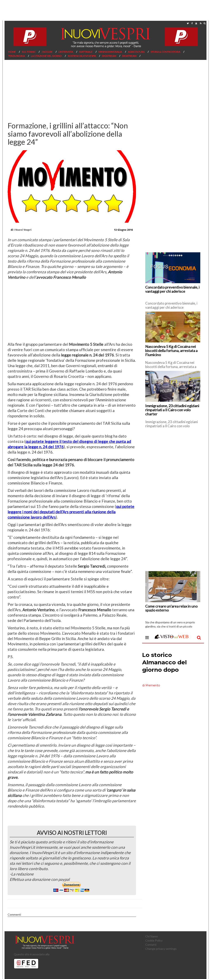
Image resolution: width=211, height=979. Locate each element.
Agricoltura (136, 51)
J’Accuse (47, 51)
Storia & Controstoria (165, 51)
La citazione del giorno (46, 55)
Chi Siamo (151, 936)
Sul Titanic (29, 51)
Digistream (109, 55)
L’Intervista (66, 51)
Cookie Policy (154, 940)
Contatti (150, 944)
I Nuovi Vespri (23, 230)
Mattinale (86, 51)
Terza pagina (16, 55)
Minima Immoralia (110, 51)
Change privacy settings (161, 948)
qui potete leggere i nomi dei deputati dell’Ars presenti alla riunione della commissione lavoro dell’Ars (71, 511)
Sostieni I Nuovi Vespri (82, 55)
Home (12, 51)
